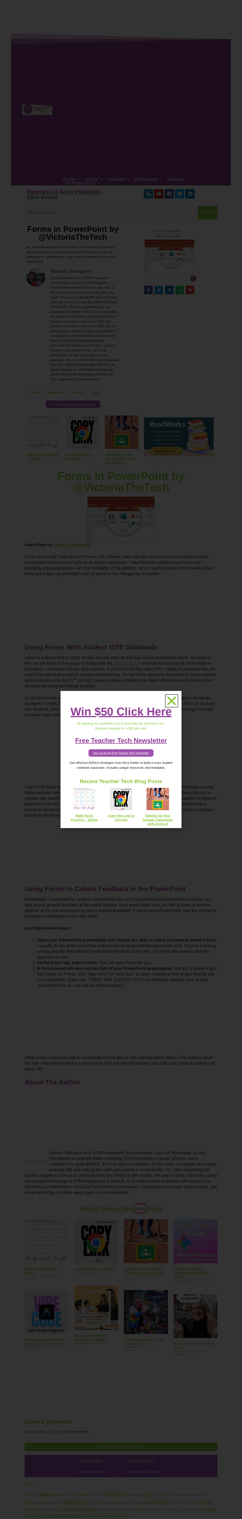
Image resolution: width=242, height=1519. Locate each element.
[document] (121, 759)
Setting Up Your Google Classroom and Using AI (158, 820)
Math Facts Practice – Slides (84, 818)
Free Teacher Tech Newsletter (121, 740)
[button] (171, 701)
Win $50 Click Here (121, 711)
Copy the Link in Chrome (121, 818)
